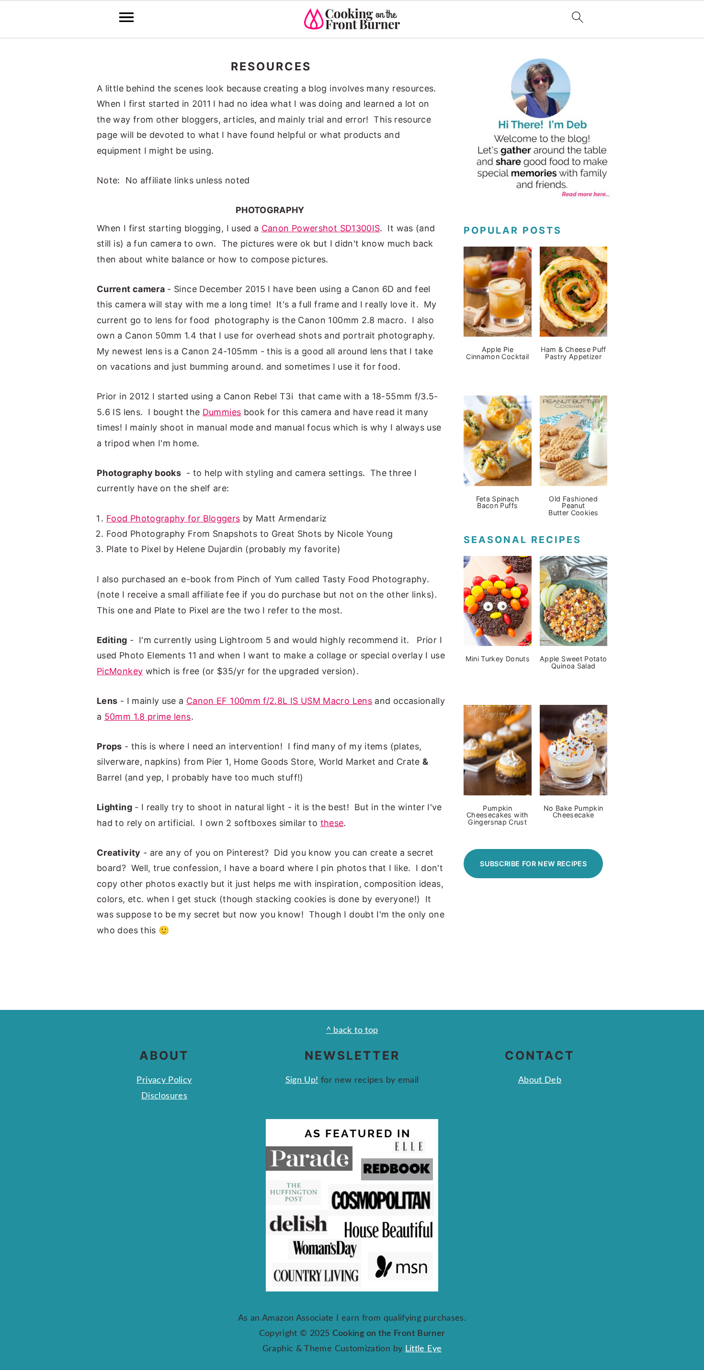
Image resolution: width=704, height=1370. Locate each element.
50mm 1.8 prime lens (147, 717)
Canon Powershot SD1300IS (320, 228)
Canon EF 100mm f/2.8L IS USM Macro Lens (279, 701)
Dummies (222, 412)
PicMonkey (120, 671)
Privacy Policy (164, 1080)
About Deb (539, 1080)
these (332, 823)
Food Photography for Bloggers (173, 518)
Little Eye (423, 1349)
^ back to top (352, 1030)
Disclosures (164, 1096)
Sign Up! (301, 1080)
